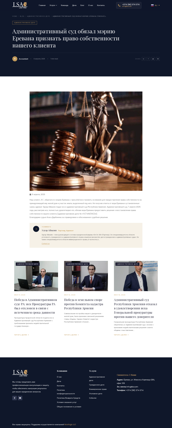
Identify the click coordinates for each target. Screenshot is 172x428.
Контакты (60, 385)
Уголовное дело (95, 393)
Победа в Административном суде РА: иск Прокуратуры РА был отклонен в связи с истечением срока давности (35, 306)
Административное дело (38, 16)
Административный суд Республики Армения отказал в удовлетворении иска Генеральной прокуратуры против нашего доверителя (135, 308)
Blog (22, 16)
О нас (59, 377)
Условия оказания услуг (67, 402)
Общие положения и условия (69, 406)
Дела (59, 381)
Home (14, 16)
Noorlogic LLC (70, 424)
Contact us (46, 243)
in (143, 59)
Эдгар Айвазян (49, 230)
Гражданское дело (96, 385)
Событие (92, 398)
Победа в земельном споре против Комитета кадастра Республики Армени (83, 304)
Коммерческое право (98, 389)
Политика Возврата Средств (68, 398)
